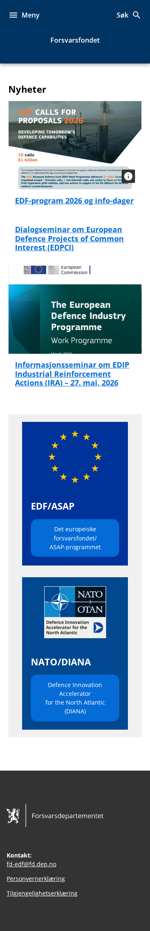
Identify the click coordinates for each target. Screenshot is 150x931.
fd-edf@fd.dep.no (31, 864)
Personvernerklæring (36, 879)
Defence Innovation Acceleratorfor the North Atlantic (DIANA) (75, 698)
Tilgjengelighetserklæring (42, 893)
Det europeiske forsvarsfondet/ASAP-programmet (75, 537)
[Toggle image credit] (128, 176)
